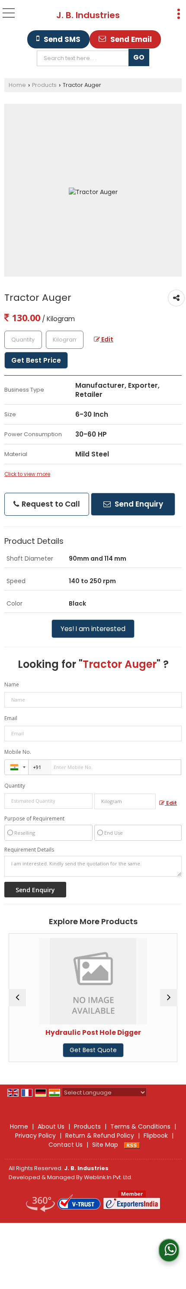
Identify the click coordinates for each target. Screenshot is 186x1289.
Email (10, 718)
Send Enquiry (138, 504)
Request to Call (50, 504)
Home (17, 85)
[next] (168, 997)
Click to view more (27, 474)
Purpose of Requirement (34, 819)
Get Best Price (36, 360)
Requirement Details (29, 850)
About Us (51, 1126)
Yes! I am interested (93, 628)
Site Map (105, 1144)
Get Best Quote (69, 1050)
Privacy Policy (35, 1135)
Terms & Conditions (140, 1126)
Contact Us (65, 1144)
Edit (106, 339)
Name (11, 684)
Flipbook (156, 1135)
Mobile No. (17, 752)
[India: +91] (16, 767)
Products (44, 85)
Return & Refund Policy (99, 1135)
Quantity (14, 785)
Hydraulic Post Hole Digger (69, 1032)
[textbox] (85, 58)
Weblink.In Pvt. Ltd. (108, 1177)
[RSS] (132, 1144)
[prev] (17, 997)
